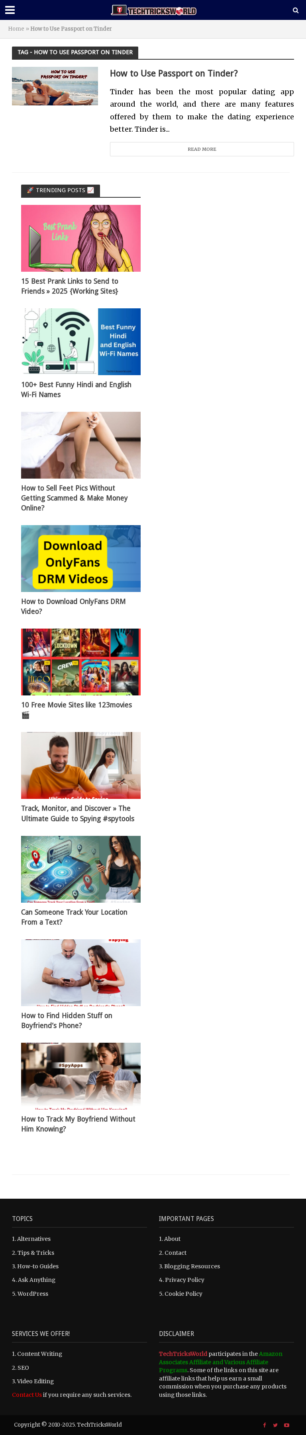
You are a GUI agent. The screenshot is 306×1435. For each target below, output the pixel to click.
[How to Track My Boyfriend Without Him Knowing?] (81, 1075)
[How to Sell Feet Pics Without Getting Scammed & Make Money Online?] (81, 444)
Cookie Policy (183, 1293)
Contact (175, 1252)
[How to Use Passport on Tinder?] (55, 86)
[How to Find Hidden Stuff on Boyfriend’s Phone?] (81, 972)
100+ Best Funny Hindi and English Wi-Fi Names (76, 390)
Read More (202, 149)
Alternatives (34, 1238)
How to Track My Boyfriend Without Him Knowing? (78, 1124)
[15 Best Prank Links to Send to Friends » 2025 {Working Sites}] (81, 237)
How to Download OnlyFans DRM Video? (73, 606)
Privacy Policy (184, 1279)
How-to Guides (38, 1266)
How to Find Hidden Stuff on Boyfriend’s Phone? (66, 1021)
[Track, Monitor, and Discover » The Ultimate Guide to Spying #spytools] (81, 765)
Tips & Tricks (36, 1252)
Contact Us (27, 1394)
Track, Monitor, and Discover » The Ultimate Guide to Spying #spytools (77, 813)
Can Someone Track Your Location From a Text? (74, 917)
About (172, 1238)
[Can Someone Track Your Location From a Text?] (81, 868)
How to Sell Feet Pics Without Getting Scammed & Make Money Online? (74, 498)
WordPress (33, 1293)
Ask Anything (36, 1279)
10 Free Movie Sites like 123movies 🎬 (76, 710)
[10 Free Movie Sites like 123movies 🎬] (81, 661)
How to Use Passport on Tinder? (174, 73)
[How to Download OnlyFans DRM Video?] (81, 558)
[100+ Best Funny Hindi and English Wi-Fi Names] (81, 341)
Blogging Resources (192, 1266)
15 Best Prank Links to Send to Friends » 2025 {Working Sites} (69, 286)
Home (16, 28)
